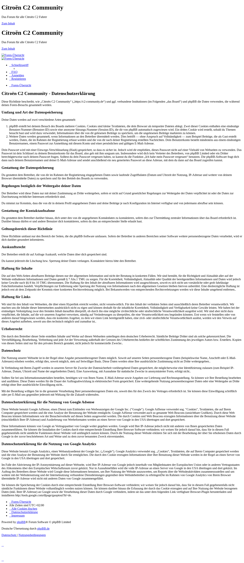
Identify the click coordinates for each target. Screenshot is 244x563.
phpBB (21, 522)
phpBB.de (43, 528)
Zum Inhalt (8, 23)
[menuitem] (13, 72)
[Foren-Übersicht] (13, 55)
